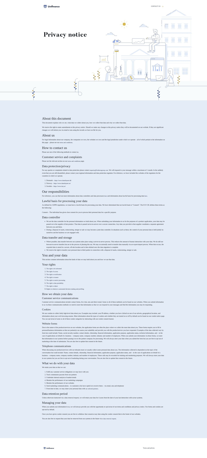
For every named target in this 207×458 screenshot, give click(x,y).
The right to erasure (52, 277)
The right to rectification (53, 274)
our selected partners (91, 389)
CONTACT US (156, 6)
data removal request (109, 419)
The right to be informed (54, 268)
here (105, 196)
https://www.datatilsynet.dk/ (62, 180)
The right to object (52, 286)
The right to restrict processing (55, 280)
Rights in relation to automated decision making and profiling (65, 289)
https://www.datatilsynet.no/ (62, 183)
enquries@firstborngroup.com (99, 170)
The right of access (52, 271)
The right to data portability (54, 283)
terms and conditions (65, 142)
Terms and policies (148, 448)
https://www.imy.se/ (60, 186)
